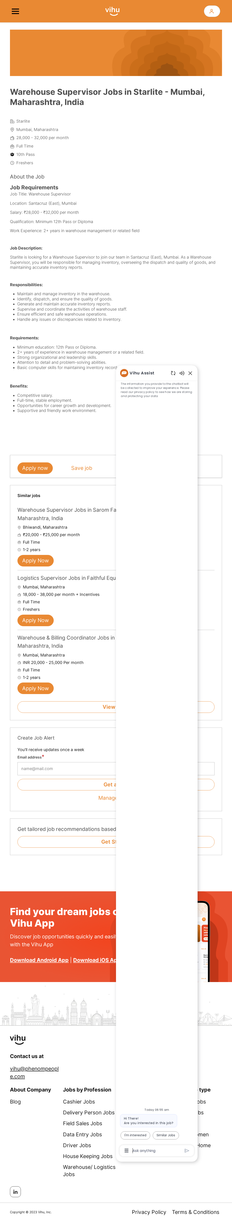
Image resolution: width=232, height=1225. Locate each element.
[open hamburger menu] (15, 11)
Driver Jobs (77, 1145)
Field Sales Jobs (82, 1123)
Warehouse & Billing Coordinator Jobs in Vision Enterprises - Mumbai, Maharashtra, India (101, 642)
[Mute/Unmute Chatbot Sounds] (182, 373)
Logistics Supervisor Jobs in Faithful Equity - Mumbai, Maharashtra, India (105, 578)
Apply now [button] (35, 468)
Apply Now (35, 560)
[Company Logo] (112, 11)
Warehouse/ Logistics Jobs (89, 1170)
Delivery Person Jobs (89, 1112)
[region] (157, 761)
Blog (15, 1102)
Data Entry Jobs (82, 1134)
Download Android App (39, 960)
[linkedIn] (15, 1191)
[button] (212, 11)
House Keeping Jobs (88, 1156)
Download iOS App (97, 960)
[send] (187, 1151)
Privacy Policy (149, 1212)
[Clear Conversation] (173, 373)
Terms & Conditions (195, 1212)
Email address (29, 757)
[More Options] (126, 1150)
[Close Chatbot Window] (190, 373)
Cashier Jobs (79, 1102)
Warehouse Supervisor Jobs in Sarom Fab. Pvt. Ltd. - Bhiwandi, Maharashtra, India (94, 514)
